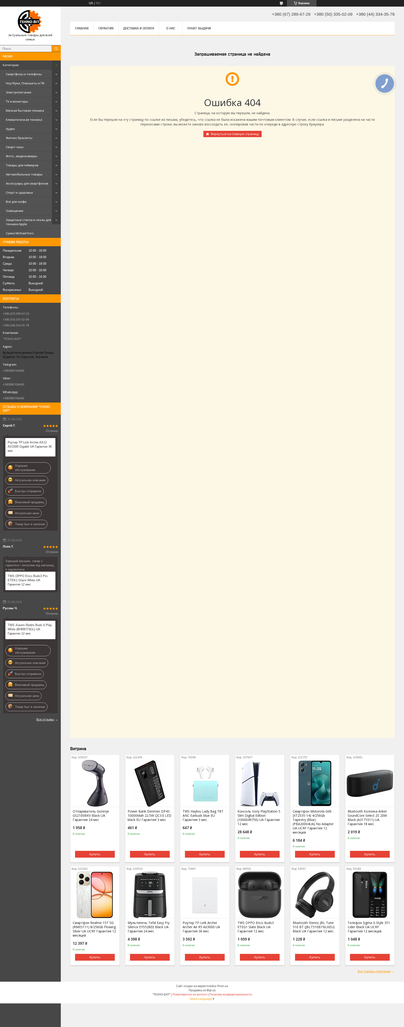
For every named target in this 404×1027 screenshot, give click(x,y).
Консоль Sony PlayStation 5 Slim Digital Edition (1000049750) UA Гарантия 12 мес (259, 817)
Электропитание (18, 92)
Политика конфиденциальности (230, 994)
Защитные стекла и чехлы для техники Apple (28, 222)
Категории (11, 65)
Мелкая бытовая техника (25, 110)
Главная (82, 28)
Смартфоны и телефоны (24, 74)
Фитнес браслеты (19, 138)
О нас (170, 28)
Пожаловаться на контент (190, 994)
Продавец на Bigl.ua (202, 990)
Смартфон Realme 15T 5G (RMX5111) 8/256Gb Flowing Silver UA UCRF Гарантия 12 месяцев (94, 929)
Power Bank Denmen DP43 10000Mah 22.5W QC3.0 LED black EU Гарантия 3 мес (149, 815)
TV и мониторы (17, 101)
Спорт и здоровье (19, 192)
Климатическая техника (24, 120)
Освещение (14, 211)
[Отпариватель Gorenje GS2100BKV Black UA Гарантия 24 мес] (94, 783)
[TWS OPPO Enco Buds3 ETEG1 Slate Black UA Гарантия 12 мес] (259, 894)
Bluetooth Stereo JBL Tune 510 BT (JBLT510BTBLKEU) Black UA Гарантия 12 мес (314, 927)
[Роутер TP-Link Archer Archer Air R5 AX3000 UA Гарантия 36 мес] (204, 894)
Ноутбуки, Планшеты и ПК (25, 83)
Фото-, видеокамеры (21, 156)
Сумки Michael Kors (20, 233)
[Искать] (56, 48)
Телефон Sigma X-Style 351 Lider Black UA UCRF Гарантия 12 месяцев (369, 927)
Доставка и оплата (138, 28)
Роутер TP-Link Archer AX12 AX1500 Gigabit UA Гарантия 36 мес (30, 447)
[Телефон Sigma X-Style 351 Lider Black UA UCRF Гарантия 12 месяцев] (369, 894)
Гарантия (106, 28)
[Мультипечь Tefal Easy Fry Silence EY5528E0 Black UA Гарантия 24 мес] (149, 894)
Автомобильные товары (24, 174)
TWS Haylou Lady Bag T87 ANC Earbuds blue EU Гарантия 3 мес (203, 815)
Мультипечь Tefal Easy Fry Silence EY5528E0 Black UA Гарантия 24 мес (149, 927)
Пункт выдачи (199, 28)
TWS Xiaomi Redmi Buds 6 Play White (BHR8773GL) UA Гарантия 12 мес (30, 629)
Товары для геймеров (22, 165)
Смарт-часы (15, 147)
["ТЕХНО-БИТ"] (30, 21)
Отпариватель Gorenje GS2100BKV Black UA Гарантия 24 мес (91, 815)
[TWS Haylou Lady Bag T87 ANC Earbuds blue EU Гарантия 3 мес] (204, 783)
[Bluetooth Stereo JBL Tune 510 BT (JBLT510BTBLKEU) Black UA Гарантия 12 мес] (314, 894)
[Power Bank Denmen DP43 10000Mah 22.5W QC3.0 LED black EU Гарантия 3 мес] (149, 783)
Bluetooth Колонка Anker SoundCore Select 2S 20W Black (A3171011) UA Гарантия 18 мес (367, 817)
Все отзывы (45, 719)
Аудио (10, 129)
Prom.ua (222, 986)
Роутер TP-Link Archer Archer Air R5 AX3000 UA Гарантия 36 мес (201, 927)
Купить (95, 854)
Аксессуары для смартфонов (27, 183)
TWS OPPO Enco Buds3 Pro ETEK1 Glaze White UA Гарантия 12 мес (27, 580)
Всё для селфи (16, 202)
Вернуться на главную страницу (235, 134)
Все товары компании (374, 971)
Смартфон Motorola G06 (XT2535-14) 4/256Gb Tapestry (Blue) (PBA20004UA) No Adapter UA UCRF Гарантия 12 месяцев (313, 821)
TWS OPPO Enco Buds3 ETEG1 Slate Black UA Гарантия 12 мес (256, 927)
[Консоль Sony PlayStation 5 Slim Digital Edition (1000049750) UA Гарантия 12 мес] (259, 783)
